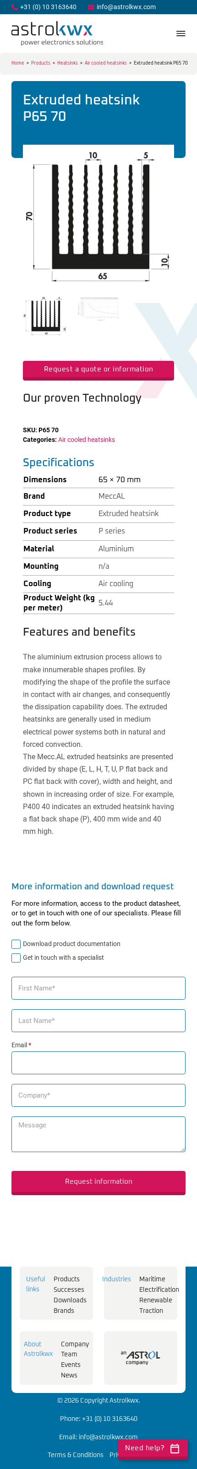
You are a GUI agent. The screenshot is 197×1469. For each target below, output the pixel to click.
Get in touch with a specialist (63, 957)
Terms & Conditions (76, 1455)
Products (40, 63)
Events (71, 1365)
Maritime (152, 1279)
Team (69, 1354)
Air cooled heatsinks (106, 63)
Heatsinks (67, 63)
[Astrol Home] (140, 1358)
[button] (161, 157)
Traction (151, 1311)
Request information (98, 1181)
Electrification (159, 1290)
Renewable (155, 1300)
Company (75, 1344)
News (69, 1375)
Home (17, 63)
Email (21, 1045)
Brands (64, 1311)
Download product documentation (71, 943)
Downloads (70, 1300)
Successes (69, 1290)
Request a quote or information (98, 369)
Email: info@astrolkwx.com (98, 1437)
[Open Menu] (181, 33)
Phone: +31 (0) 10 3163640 (98, 1419)
